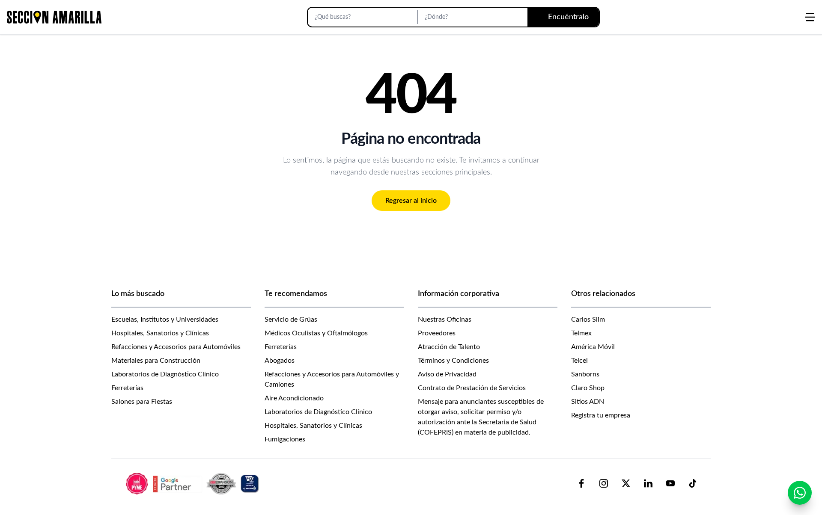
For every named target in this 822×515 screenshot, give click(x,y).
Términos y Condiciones (453, 360)
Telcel (579, 360)
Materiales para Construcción (155, 360)
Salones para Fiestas (141, 401)
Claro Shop (588, 388)
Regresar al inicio (411, 200)
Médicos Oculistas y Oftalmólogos (316, 333)
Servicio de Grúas (291, 319)
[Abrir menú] (810, 17)
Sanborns (585, 374)
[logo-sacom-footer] (193, 483)
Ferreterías (127, 388)
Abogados (280, 360)
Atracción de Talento (449, 346)
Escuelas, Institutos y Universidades (164, 319)
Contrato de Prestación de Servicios (472, 388)
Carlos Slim (588, 319)
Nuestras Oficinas (444, 319)
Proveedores (437, 333)
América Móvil (593, 346)
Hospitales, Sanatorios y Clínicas (160, 333)
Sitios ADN (587, 401)
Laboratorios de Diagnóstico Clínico (165, 374)
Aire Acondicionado (294, 398)
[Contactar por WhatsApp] (800, 493)
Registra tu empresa (600, 415)
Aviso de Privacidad (447, 374)
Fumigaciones (285, 439)
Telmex (581, 333)
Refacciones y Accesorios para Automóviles (176, 346)
